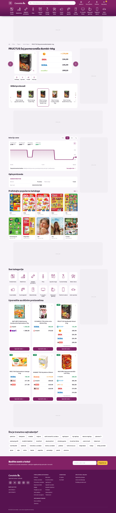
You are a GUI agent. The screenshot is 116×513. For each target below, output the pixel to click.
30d (63, 138)
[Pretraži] (30, 3)
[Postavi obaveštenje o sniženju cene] (74, 143)
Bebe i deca (73, 282)
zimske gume (61, 441)
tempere (22, 436)
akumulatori (50, 441)
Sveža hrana (13, 282)
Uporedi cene (19, 349)
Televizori (48, 495)
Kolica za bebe (38, 480)
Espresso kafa (38, 485)
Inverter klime (49, 480)
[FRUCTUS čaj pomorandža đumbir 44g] (25, 62)
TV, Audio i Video (43, 295)
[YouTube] (28, 482)
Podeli (28, 79)
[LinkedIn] (19, 482)
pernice (12, 436)
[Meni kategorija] (10, 3)
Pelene (36, 477)
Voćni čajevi (26, 44)
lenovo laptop (87, 436)
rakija (91, 446)
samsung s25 (14, 441)
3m (67, 138)
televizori (97, 441)
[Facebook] (10, 482)
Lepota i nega (53, 282)
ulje (18, 450)
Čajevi (19, 44)
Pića (13, 44)
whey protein (101, 446)
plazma (66, 450)
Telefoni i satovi (63, 295)
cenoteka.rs (12, 489)
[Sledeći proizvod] (75, 63)
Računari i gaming (53, 295)
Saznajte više (70, 168)
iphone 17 (98, 436)
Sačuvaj (34, 79)
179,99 (65, 53)
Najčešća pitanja (80, 477)
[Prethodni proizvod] (10, 63)
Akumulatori (48, 492)
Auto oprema (73, 295)
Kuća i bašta (13, 295)
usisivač (23, 446)
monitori (39, 441)
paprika (40, 450)
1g (76, 138)
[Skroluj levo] (12, 97)
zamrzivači (86, 441)
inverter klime (74, 441)
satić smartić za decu (52, 436)
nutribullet (13, 446)
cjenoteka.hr (12, 492)
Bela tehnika (33, 295)
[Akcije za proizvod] (34, 53)
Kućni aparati (22, 295)
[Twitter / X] (15, 482)
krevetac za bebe (35, 446)
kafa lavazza (71, 446)
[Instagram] (23, 482)
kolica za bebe (50, 446)
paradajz (50, 450)
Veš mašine (37, 492)
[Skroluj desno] (74, 97)
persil (58, 450)
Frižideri (47, 490)
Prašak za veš (38, 490)
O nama (61, 477)
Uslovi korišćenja (80, 480)
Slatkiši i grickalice (33, 282)
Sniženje (17, 79)
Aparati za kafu (49, 485)
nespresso (82, 446)
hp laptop (75, 436)
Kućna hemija (63, 282)
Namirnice (23, 282)
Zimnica (36, 503)
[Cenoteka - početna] (20, 3)
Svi (75, 191)
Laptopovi (48, 482)
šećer (32, 450)
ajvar (11, 450)
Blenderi (47, 477)
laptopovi (65, 436)
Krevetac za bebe (39, 482)
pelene (61, 446)
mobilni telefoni (27, 441)
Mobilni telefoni (49, 487)
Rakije (35, 487)
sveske (30, 436)
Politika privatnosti (80, 482)
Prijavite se (102, 463)
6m (72, 138)
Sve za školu (37, 501)
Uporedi (22, 79)
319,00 (50, 377)
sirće (25, 450)
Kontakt (61, 480)
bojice (39, 436)
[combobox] (53, 3)
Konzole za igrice (39, 495)
